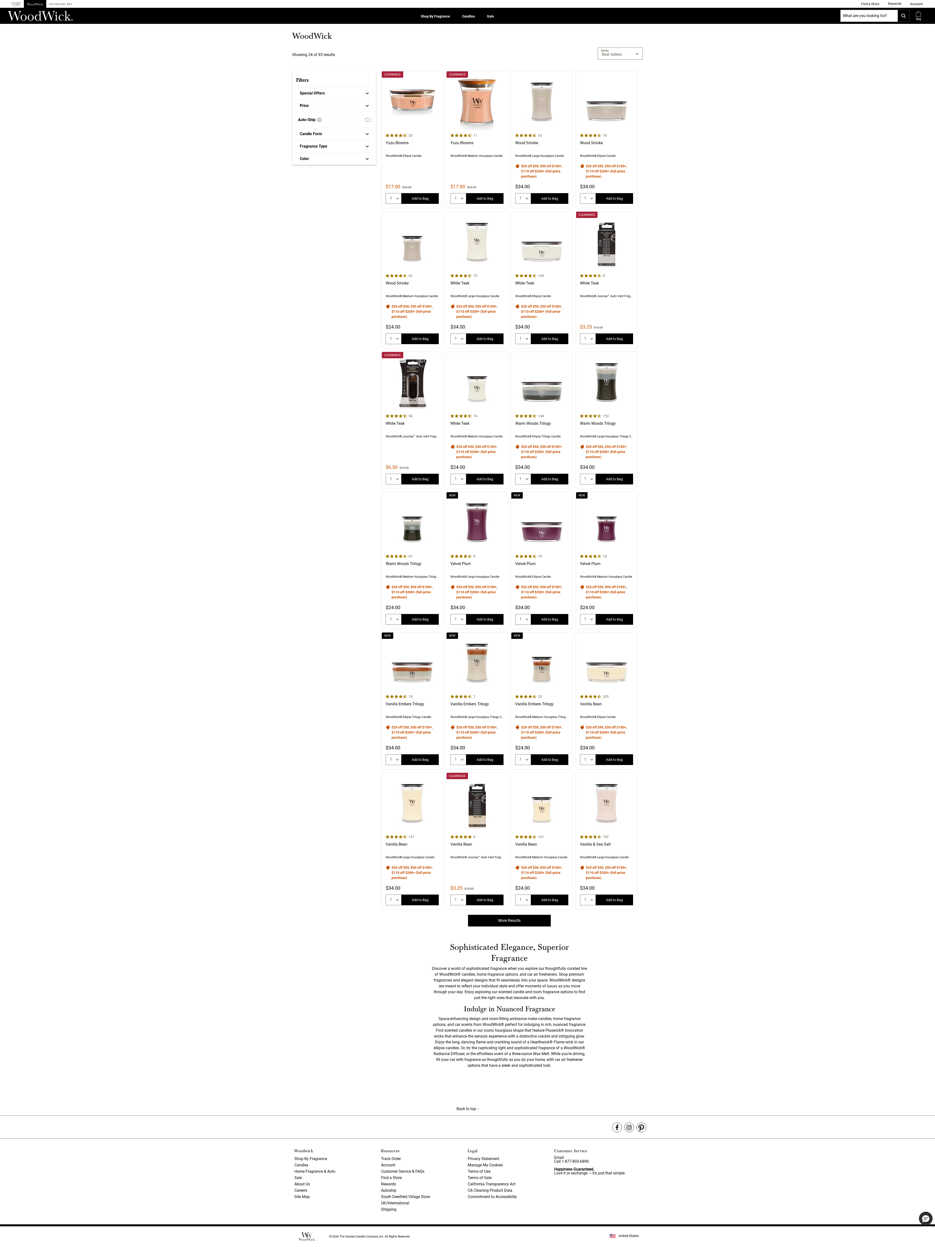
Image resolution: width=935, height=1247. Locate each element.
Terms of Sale (480, 1177)
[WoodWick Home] (35, 4)
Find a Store (391, 1177)
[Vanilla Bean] (606, 701)
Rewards (388, 1184)
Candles (468, 16)
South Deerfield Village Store (405, 1196)
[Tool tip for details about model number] (319, 120)
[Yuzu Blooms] (412, 139)
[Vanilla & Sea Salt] (606, 841)
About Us (302, 1184)
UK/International (395, 1203)
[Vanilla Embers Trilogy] (412, 701)
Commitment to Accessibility (492, 1196)
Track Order (391, 1158)
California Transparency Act (491, 1184)
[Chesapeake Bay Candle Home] (60, 4)
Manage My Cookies (485, 1165)
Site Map (302, 1196)
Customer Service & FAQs (402, 1171)
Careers (300, 1190)
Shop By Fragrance (435, 16)
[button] (916, 4)
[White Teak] (477, 280)
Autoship (388, 1190)
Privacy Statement (483, 1158)
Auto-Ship (307, 119)
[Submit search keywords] (903, 16)
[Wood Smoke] (541, 139)
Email (559, 1157)
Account (388, 1165)
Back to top (467, 1108)
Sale (490, 16)
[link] (870, 4)
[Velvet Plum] (477, 560)
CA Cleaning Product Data (490, 1190)
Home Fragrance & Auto (314, 1171)
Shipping (388, 1209)
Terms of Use (479, 1171)
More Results (509, 920)
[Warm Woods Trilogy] (541, 420)
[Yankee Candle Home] (16, 4)
